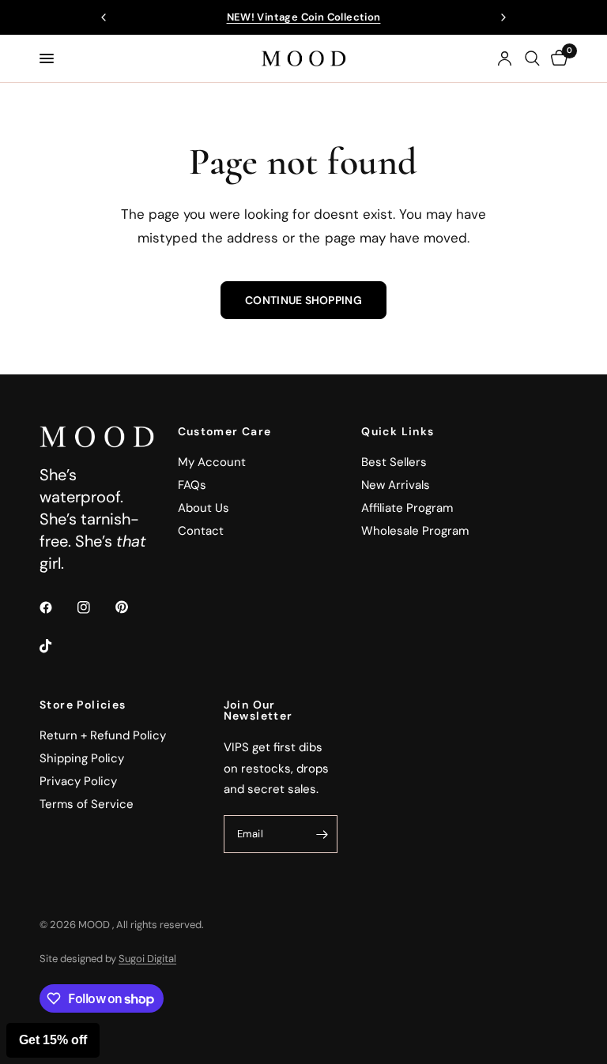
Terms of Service (87, 804)
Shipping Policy (82, 758)
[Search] (532, 58)
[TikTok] (57, 646)
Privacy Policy (78, 781)
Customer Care (225, 431)
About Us (203, 508)
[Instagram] (94, 607)
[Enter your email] (321, 834)
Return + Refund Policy (103, 735)
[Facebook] (57, 607)
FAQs (192, 485)
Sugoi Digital (147, 958)
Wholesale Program (415, 531)
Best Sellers (394, 462)
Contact (201, 531)
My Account (212, 462)
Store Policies (83, 704)
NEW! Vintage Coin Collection (304, 17)
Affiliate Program (407, 508)
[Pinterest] (132, 607)
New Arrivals (395, 485)
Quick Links (397, 431)
